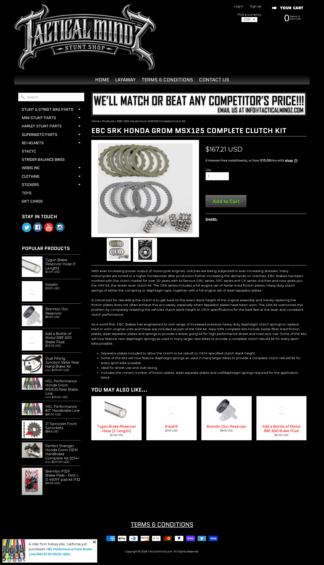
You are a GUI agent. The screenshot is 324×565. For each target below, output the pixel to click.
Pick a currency (249, 14)
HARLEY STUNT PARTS (42, 126)
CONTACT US (214, 79)
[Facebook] (37, 227)
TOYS (27, 193)
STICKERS (30, 184)
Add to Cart (226, 201)
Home (95, 121)
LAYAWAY (125, 79)
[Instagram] (60, 227)
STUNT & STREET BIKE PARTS (47, 109)
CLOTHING (30, 176)
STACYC (29, 151)
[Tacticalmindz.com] (85, 64)
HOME (102, 79)
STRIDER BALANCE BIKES (43, 159)
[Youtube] (49, 227)
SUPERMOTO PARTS (39, 134)
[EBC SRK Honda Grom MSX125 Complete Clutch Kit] (119, 249)
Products (108, 121)
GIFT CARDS (32, 201)
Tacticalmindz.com (160, 551)
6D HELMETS (33, 143)
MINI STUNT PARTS (39, 117)
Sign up (255, 6)
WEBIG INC (31, 168)
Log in (238, 6)
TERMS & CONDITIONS (167, 79)
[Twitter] (26, 227)
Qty (208, 169)
